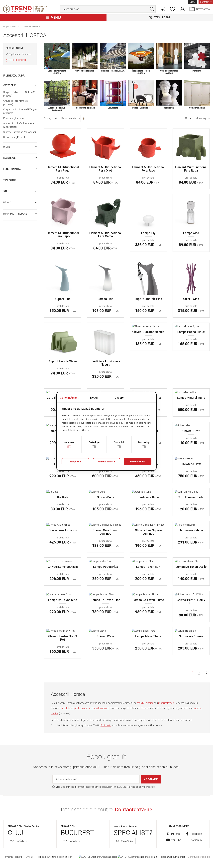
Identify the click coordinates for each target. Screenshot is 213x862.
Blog (192, 2)
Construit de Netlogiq (199, 856)
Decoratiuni (16, 137)
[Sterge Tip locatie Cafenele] (7, 54)
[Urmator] (207, 672)
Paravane (14, 118)
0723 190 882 (162, 17)
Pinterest (176, 833)
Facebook (196, 833)
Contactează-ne (133, 809)
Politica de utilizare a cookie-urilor (54, 856)
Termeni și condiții (12, 856)
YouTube (176, 839)
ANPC (29, 856)
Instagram (196, 839)
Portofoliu (106, 725)
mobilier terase (166, 703)
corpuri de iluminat (99, 708)
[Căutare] (152, 9)
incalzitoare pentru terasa (75, 708)
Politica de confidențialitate (141, 786)
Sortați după (50, 118)
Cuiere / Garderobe (19, 132)
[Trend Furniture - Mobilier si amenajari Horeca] (17, 9)
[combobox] (108, 9)
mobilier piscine (145, 703)
